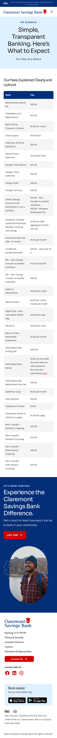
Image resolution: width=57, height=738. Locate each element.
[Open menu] (51, 11)
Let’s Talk (12, 535)
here (45, 373)
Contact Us (17, 658)
